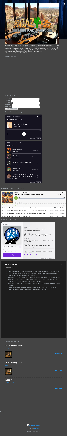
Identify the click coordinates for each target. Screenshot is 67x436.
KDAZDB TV (8, 380)
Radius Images (37, 428)
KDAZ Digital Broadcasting (14, 345)
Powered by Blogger (34, 425)
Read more (58, 353)
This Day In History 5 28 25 (13, 363)
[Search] (65, 4)
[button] (61, 264)
